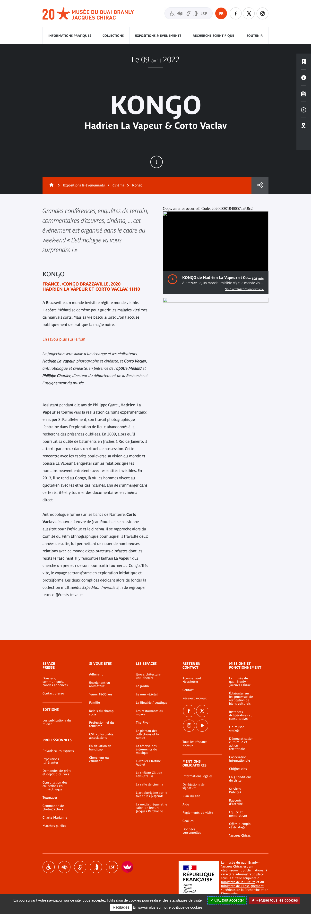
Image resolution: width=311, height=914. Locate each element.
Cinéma (118, 185)
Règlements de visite (197, 812)
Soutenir (255, 35)
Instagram (262, 13)
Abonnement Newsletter (191, 680)
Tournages (50, 797)
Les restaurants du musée (149, 712)
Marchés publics (54, 826)
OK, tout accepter (228, 900)
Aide (185, 804)
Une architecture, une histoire (148, 676)
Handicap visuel (64, 867)
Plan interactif (303, 126)
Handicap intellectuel (96, 867)
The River (143, 722)
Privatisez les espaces (58, 751)
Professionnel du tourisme (101, 724)
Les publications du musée (57, 722)
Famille (94, 702)
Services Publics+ (235, 790)
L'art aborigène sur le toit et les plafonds (151, 794)
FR (221, 13)
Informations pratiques (69, 35)
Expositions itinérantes (51, 760)
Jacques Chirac (240, 835)
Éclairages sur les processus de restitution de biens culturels (241, 698)
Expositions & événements (158, 35)
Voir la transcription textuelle (244, 289)
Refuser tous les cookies (276, 900)
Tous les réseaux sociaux (194, 743)
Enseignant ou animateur (99, 684)
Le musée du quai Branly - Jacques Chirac (240, 682)
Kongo (137, 185)
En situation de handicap (100, 747)
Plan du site (191, 796)
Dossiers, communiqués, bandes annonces (55, 682)
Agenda (303, 94)
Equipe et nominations (238, 814)
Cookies (188, 821)
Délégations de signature (193, 786)
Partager (259, 185)
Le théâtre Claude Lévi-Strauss (149, 774)
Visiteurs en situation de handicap (188, 13)
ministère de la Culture (238, 882)
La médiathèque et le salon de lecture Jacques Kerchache (151, 808)
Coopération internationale (239, 759)
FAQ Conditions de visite (240, 779)
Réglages (121, 907)
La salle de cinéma (149, 784)
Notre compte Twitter (249, 13)
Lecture (172, 279)
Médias (303, 110)
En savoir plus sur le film (64, 339)
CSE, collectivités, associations (101, 736)
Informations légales (197, 776)
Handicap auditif (80, 867)
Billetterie (303, 62)
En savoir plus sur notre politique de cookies (168, 907)
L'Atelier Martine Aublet (148, 762)
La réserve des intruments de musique (146, 749)
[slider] (247, 263)
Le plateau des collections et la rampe (147, 734)
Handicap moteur (49, 867)
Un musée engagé (236, 728)
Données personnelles (191, 831)
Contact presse (53, 693)
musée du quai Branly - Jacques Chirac (88, 13)
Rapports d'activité (236, 802)
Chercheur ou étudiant (99, 759)
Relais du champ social (101, 712)
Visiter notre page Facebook (236, 13)
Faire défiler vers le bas (156, 162)
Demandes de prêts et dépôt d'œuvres (57, 772)
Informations (303, 78)
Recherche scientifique (213, 35)
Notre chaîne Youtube (202, 725)
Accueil (50, 185)
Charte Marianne (55, 817)
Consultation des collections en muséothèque (55, 786)
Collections (113, 35)
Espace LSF (112, 867)
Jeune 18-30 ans (100, 694)
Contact (188, 690)
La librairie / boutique (151, 702)
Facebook (189, 711)
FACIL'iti (127, 867)
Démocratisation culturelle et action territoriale (241, 744)
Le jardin (142, 686)
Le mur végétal (147, 694)
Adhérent (96, 674)
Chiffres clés (238, 769)
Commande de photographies (53, 807)
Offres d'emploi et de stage (240, 825)
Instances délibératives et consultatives (240, 715)
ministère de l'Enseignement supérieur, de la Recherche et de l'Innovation (244, 890)
